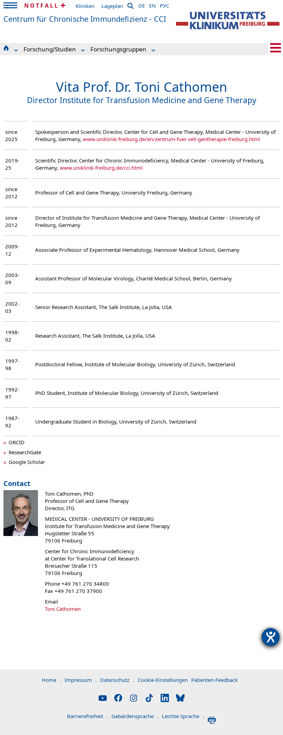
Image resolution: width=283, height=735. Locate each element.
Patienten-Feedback (214, 679)
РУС (164, 4)
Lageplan (112, 5)
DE (141, 4)
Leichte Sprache (183, 716)
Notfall (41, 5)
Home (51, 679)
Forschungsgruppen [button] (118, 49)
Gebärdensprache (134, 716)
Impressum (81, 679)
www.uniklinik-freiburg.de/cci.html (101, 167)
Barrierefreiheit (87, 716)
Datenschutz (117, 679)
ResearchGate (25, 452)
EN (152, 4)
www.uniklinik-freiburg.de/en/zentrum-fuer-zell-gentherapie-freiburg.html (171, 139)
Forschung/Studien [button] (49, 49)
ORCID (17, 442)
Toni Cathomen (63, 608)
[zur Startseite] (228, 20)
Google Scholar (27, 461)
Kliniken (85, 5)
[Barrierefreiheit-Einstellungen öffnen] (271, 637)
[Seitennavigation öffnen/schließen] (275, 47)
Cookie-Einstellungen (163, 679)
